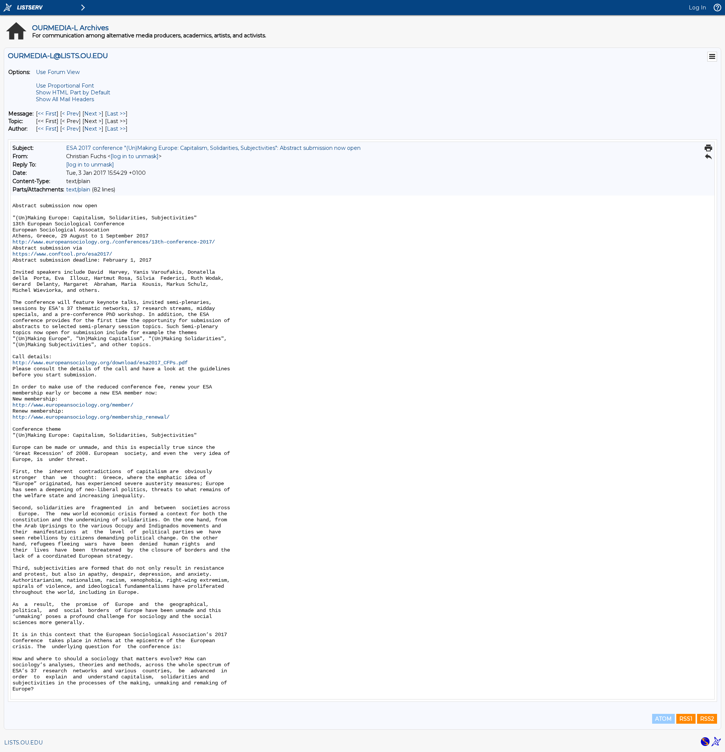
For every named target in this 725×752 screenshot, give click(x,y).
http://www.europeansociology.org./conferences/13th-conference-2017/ (113, 242)
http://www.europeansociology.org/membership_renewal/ (91, 417)
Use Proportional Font (65, 85)
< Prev (70, 113)
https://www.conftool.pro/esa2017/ (62, 254)
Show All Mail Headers (65, 99)
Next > (93, 113)
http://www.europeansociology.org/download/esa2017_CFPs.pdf (100, 363)
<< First (47, 113)
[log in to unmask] (135, 156)
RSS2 (707, 718)
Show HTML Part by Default (73, 92)
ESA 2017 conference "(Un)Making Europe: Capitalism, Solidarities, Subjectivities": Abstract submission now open (213, 148)
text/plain (78, 189)
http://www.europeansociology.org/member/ (72, 405)
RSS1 (686, 718)
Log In (697, 7)
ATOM (663, 718)
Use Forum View (58, 72)
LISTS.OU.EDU (23, 742)
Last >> (116, 113)
